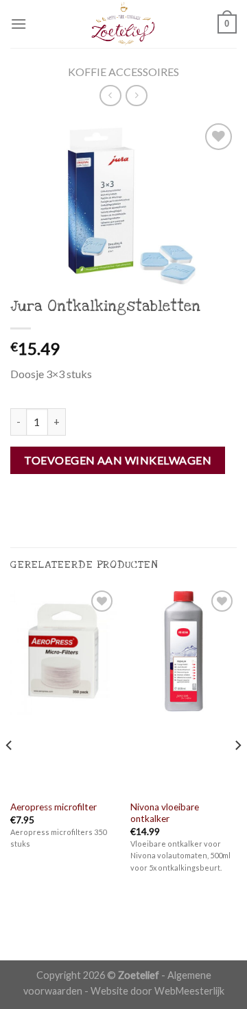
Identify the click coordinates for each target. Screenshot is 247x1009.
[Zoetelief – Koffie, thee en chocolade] (123, 24)
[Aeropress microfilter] (63, 690)
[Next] (237, 772)
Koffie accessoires (123, 71)
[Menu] (18, 23)
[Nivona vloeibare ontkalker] (183, 690)
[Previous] (9, 772)
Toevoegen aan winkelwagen (117, 459)
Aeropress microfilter (53, 806)
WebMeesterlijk (189, 991)
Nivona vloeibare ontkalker (164, 813)
